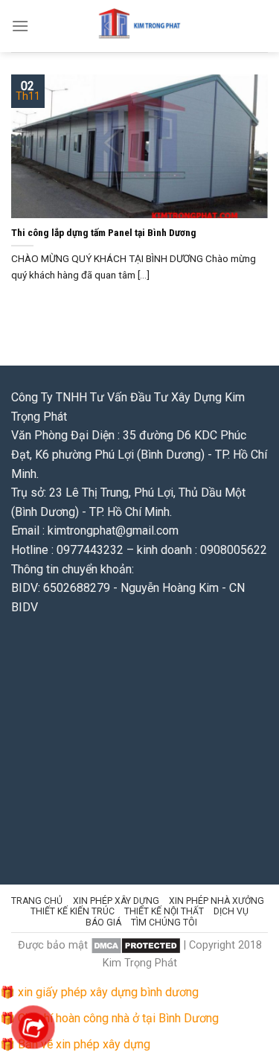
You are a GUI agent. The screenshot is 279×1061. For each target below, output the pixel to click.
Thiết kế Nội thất (164, 911)
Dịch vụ (231, 911)
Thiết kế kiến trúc (73, 911)
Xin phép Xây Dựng (116, 901)
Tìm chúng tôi (164, 922)
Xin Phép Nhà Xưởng (216, 901)
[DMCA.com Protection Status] (136, 945)
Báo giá (103, 922)
